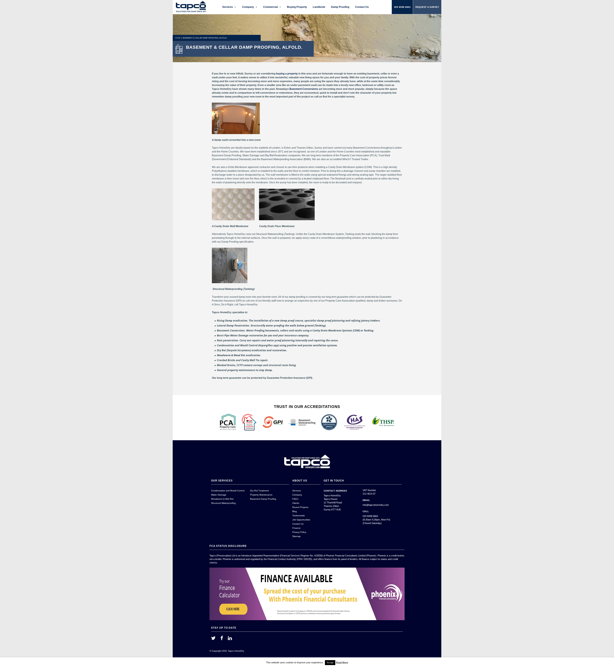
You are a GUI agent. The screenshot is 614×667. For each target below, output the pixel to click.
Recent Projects (300, 507)
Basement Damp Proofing (263, 499)
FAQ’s (295, 499)
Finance (296, 528)
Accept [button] (330, 662)
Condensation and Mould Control (227, 490)
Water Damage (218, 494)
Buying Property (297, 7)
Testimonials (298, 515)
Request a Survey (427, 7)
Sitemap (296, 536)
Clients (295, 503)
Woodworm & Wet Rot (222, 499)
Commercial (270, 7)
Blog (294, 511)
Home (178, 38)
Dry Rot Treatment (259, 490)
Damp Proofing (340, 7)
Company (248, 7)
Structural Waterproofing (223, 503)
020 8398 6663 (402, 7)
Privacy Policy (299, 532)
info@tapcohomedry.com (376, 505)
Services (227, 7)
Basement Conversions (303, 89)
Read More (342, 662)
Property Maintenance (261, 494)
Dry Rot (269, 155)
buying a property (287, 73)
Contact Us (362, 7)
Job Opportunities (301, 519)
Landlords (319, 7)
